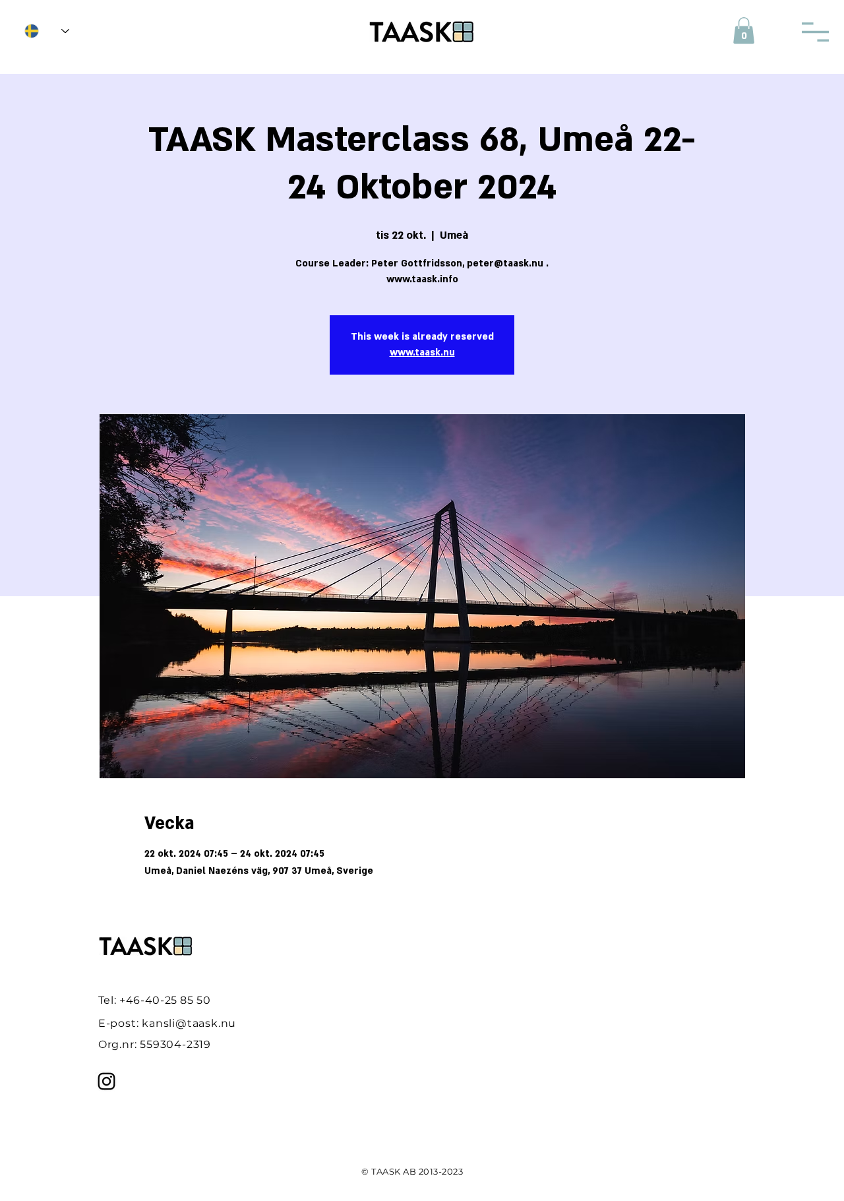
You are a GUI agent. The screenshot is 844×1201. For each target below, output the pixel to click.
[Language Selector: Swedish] (46, 31)
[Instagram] (106, 1081)
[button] (744, 30)
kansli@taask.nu (189, 1023)
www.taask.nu (422, 352)
